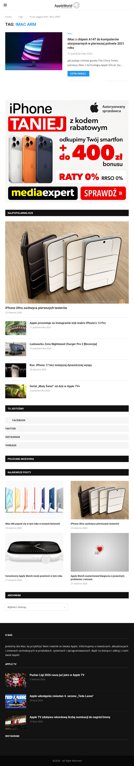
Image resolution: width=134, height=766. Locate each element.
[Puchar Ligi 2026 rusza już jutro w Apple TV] (15, 680)
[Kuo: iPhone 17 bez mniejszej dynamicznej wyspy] (15, 370)
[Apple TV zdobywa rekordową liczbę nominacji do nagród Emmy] (15, 722)
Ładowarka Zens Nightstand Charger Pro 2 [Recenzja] (63, 344)
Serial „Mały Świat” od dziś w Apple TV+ (55, 386)
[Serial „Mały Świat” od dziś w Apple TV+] (15, 391)
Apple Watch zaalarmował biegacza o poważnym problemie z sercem (97, 578)
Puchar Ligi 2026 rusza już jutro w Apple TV (57, 675)
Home (8, 16)
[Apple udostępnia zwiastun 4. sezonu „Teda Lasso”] (15, 701)
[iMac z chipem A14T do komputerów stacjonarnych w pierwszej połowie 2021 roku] (33, 51)
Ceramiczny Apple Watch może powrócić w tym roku (33, 576)
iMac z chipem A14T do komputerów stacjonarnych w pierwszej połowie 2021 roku (96, 43)
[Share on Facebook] (96, 81)
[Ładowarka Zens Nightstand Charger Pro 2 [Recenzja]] (15, 349)
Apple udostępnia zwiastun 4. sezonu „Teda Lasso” (62, 696)
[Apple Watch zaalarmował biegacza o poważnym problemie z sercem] (100, 552)
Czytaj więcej (78, 73)
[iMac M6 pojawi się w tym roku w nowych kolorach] (34, 500)
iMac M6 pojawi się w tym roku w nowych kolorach (32, 523)
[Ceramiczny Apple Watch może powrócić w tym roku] (34, 552)
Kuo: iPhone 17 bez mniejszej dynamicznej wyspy (61, 365)
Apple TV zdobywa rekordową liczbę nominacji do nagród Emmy (70, 717)
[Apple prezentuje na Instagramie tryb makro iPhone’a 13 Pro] (15, 328)
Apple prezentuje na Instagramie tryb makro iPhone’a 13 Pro (68, 323)
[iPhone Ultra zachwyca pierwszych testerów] (67, 262)
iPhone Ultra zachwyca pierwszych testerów (36, 308)
